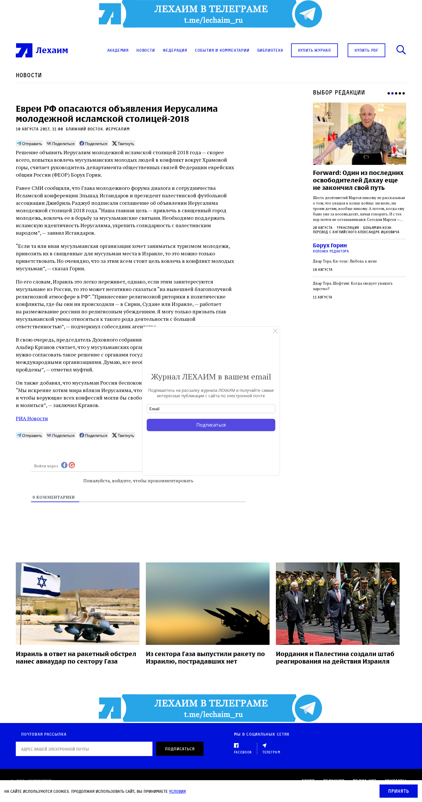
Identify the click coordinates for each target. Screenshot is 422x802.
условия (177, 791)
